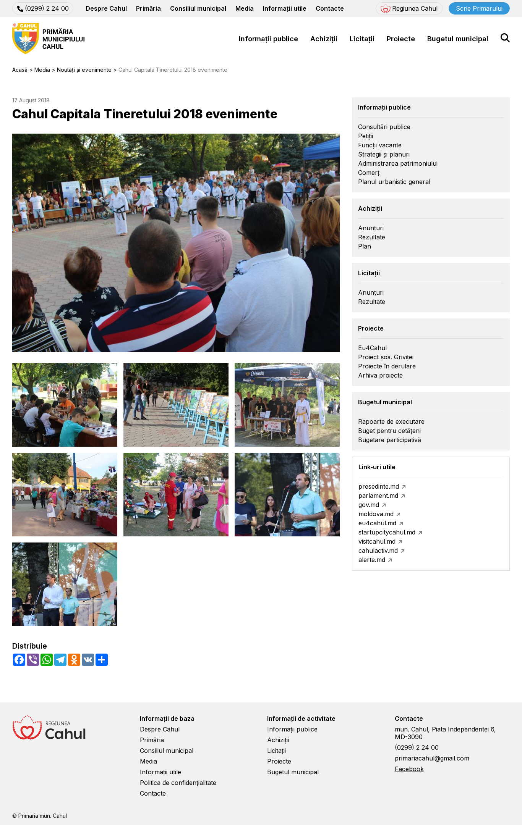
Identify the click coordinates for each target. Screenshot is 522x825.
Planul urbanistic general (394, 182)
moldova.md (376, 514)
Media (244, 8)
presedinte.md (378, 486)
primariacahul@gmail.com (432, 758)
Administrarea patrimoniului (398, 163)
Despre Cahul (106, 8)
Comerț (368, 172)
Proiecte (401, 39)
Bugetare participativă (389, 440)
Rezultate (371, 237)
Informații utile (284, 8)
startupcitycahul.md (386, 532)
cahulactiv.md (378, 550)
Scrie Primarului (479, 8)
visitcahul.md (377, 541)
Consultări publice (384, 127)
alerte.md (371, 559)
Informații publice (268, 39)
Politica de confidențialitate (178, 782)
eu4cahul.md (377, 523)
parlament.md (378, 495)
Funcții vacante (380, 145)
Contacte (330, 8)
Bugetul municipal (457, 39)
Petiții (365, 136)
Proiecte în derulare (387, 366)
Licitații (362, 39)
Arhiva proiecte (380, 375)
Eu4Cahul (372, 348)
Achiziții (323, 39)
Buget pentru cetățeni (389, 430)
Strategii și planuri (384, 154)
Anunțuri (371, 228)
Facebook (409, 769)
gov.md (368, 505)
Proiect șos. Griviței (385, 357)
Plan (364, 246)
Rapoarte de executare (391, 421)
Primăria (148, 8)
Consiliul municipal (198, 8)
